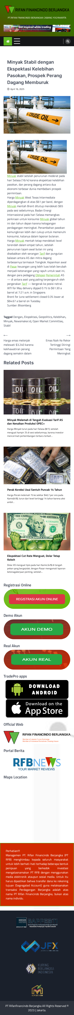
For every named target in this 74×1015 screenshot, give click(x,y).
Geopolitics (45, 317)
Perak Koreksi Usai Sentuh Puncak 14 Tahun (34, 490)
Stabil (7, 325)
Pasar (13, 266)
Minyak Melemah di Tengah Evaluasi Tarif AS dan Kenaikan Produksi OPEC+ (35, 422)
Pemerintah (53, 275)
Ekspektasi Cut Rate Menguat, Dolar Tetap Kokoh (33, 558)
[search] (68, 41)
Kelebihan (59, 317)
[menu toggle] (17, 41)
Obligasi (40, 275)
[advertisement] (37, 28)
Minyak (11, 176)
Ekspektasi (30, 317)
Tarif (42, 253)
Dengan (18, 317)
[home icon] (8, 41)
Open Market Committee (48, 321)
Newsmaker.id (22, 321)
